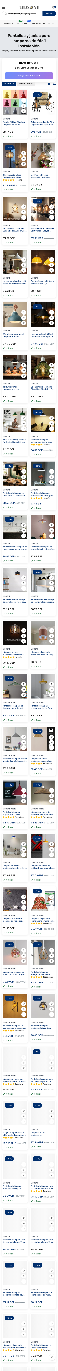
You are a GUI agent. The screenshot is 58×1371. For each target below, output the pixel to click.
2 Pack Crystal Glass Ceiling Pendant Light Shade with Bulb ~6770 (13, 176)
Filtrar (10, 84)
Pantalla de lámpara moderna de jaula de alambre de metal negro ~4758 (41, 1026)
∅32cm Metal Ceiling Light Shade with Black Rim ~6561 (15, 282)
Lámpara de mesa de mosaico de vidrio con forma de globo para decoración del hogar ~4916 (15, 919)
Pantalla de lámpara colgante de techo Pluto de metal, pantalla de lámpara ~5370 (43, 707)
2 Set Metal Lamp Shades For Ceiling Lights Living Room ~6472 (14, 440)
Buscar (49, 13)
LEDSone (6, 119)
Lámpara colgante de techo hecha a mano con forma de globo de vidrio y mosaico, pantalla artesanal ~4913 (42, 919)
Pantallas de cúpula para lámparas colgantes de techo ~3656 (42, 1080)
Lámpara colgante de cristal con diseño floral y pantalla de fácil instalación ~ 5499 (43, 653)
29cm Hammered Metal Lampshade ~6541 (13, 335)
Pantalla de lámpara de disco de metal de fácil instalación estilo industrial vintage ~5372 (15, 707)
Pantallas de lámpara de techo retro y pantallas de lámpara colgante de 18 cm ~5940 (14, 494)
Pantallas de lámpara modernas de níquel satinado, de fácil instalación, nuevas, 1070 (14, 1187)
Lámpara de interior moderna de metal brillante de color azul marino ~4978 (15, 867)
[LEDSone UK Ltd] (29, 7)
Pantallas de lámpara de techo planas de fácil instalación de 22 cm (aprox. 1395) (41, 1293)
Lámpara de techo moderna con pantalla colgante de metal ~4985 (42, 759)
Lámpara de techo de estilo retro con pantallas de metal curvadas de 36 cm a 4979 (42, 813)
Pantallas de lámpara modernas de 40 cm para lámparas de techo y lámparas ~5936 (42, 494)
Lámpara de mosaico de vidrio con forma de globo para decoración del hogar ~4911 (14, 973)
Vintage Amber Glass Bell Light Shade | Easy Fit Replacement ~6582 (42, 229)
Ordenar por (25, 84)
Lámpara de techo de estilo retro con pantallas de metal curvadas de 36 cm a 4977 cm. (42, 867)
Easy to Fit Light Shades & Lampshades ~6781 (14, 123)
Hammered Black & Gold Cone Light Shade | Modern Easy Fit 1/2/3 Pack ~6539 (43, 335)
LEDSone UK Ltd (9, 703)
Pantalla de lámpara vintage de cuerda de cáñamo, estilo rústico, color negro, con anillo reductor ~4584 (41, 973)
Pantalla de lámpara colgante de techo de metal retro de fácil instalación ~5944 (40, 440)
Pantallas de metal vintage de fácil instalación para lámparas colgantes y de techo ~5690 (42, 600)
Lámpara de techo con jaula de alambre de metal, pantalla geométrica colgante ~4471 (14, 1080)
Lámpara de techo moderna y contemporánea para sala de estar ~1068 (42, 1133)
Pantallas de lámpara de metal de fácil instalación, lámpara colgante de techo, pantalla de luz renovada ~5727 (42, 548)
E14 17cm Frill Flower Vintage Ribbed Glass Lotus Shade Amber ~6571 (42, 176)
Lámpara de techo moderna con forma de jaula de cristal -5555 (13, 653)
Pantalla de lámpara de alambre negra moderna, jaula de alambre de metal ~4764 (14, 1026)
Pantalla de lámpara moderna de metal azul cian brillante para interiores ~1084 (13, 1293)
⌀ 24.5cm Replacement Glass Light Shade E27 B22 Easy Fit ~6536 (42, 388)
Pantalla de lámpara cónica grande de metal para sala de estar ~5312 (15, 759)
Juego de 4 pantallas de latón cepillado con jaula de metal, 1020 (15, 1133)
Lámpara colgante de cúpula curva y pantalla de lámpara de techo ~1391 (14, 1346)
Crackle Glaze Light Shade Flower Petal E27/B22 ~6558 (42, 282)
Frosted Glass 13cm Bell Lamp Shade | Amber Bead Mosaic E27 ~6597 (15, 229)
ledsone (34, 172)
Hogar (5, 50)
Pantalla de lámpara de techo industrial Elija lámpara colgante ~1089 (41, 1346)
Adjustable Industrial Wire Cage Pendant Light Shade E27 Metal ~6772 (43, 123)
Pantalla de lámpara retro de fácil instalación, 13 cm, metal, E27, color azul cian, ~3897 (14, 1240)
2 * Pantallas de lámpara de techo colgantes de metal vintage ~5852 (15, 548)
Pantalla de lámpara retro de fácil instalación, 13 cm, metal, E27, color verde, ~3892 (42, 1240)
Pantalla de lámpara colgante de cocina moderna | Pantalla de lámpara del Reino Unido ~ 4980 (14, 813)
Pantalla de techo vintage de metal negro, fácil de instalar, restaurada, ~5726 (15, 600)
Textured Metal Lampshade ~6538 (11, 388)
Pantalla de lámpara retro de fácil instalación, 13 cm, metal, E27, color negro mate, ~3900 (42, 1187)
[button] (23, 100)
